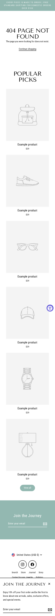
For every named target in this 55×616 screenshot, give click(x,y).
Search (15, 572)
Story (41, 572)
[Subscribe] (49, 609)
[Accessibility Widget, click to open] (50, 308)
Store (23, 572)
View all (27, 487)
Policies (39, 577)
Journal (32, 572)
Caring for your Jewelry (22, 577)
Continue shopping (27, 49)
